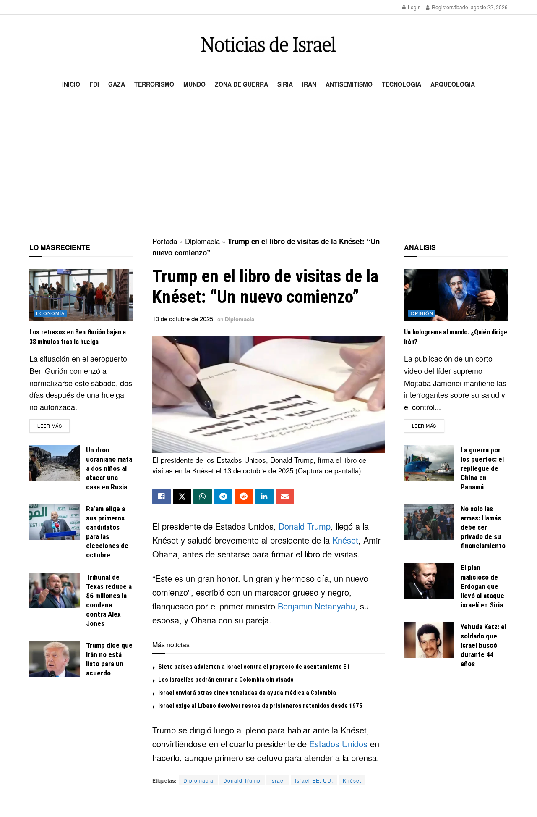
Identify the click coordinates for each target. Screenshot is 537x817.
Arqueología (452, 84)
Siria (285, 84)
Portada (164, 241)
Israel (277, 780)
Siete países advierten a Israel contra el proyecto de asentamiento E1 (254, 666)
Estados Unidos (338, 744)
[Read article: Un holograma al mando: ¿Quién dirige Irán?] (456, 295)
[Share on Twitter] (182, 496)
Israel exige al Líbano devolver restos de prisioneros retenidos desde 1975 (260, 705)
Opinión (422, 313)
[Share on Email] (285, 496)
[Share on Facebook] (161, 496)
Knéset (345, 540)
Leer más (53, 425)
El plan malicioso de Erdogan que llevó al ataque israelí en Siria (482, 586)
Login (414, 7)
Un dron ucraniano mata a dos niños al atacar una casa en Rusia (109, 468)
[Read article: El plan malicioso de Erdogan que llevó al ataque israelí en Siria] (429, 581)
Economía (50, 313)
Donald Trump (305, 526)
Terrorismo (154, 84)
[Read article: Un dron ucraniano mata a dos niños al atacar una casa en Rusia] (54, 463)
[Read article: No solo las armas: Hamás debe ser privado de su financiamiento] (429, 522)
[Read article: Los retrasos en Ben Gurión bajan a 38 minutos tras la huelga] (81, 295)
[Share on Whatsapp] (202, 496)
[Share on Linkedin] (264, 496)
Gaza (116, 84)
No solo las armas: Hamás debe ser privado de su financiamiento (483, 527)
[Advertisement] (268, 166)
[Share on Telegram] (223, 496)
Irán (309, 84)
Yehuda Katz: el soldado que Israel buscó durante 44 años (483, 645)
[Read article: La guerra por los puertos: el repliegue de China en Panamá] (429, 463)
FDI (94, 84)
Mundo (194, 84)
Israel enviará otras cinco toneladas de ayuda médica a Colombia (247, 692)
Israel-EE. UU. (314, 780)
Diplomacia (202, 241)
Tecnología (401, 84)
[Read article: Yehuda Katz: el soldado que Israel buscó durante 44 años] (429, 640)
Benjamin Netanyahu (316, 606)
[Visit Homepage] (268, 44)
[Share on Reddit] (244, 496)
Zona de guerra (241, 84)
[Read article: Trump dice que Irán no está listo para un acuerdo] (54, 659)
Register (440, 7)
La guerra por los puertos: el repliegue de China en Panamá (482, 468)
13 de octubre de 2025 (182, 318)
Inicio (71, 84)
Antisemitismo (349, 84)
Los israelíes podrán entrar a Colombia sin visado (226, 679)
